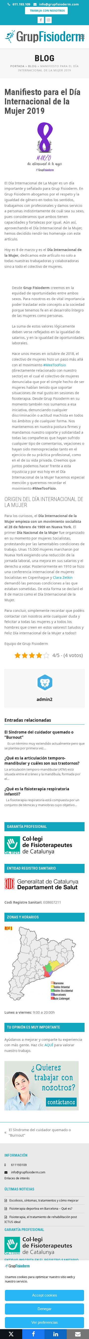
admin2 (44, 699)
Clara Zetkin (63, 577)
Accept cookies (44, 1295)
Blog (32, 66)
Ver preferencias (44, 1322)
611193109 (19, 1165)
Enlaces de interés (17, 1178)
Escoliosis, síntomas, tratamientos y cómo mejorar (44, 1200)
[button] (82, 37)
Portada (17, 66)
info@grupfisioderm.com (28, 1172)
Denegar (44, 1309)
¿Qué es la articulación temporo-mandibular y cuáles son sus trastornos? (41, 761)
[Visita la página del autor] (44, 682)
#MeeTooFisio (54, 365)
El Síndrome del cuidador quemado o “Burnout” (37, 1133)
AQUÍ (48, 1045)
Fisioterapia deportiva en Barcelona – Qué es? (40, 1208)
